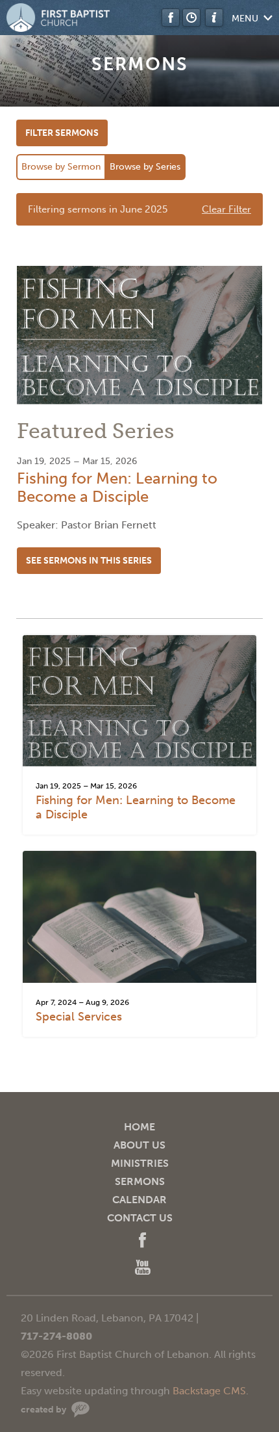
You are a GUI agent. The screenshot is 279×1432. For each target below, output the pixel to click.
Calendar (139, 1199)
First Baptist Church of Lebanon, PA (58, 17)
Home (139, 1127)
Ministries (140, 1163)
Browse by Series (145, 166)
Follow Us (171, 17)
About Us (139, 1145)
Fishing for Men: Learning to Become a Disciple (117, 487)
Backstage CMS (209, 1391)
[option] (139, 426)
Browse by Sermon (61, 166)
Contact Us (140, 1218)
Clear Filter (226, 209)
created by (43, 1409)
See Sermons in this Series (89, 560)
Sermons (140, 1181)
